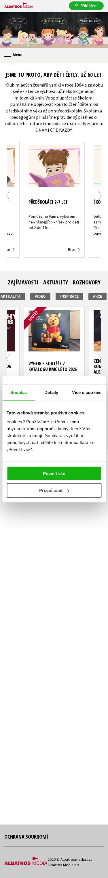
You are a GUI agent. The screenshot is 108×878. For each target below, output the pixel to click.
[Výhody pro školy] (90, 30)
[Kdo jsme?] (18, 30)
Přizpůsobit (50, 490)
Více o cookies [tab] (86, 392)
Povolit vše (54, 473)
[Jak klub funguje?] (54, 30)
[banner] (18, 5)
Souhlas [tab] (18, 392)
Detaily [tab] (51, 392)
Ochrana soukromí (26, 836)
